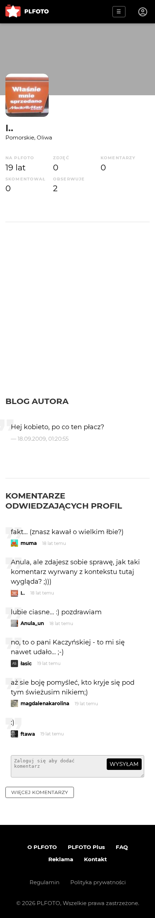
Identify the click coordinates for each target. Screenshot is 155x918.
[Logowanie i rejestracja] (143, 12)
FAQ (122, 847)
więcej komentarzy (39, 792)
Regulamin (44, 882)
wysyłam (124, 764)
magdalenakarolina (45, 703)
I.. (9, 127)
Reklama (60, 859)
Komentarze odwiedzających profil (63, 501)
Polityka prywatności (98, 882)
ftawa (28, 734)
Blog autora (36, 401)
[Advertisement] (77, 315)
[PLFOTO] (27, 12)
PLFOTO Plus (86, 847)
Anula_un (32, 623)
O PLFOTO (42, 847)
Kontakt (95, 859)
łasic (26, 663)
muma (29, 543)
